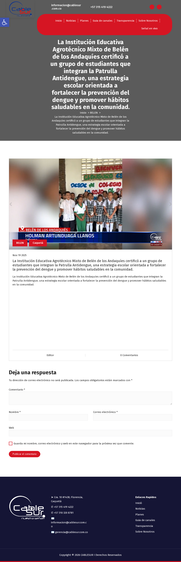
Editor (50, 355)
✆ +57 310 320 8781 (62, 512)
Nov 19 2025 (20, 255)
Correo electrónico (105, 412)
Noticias (71, 20)
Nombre (15, 412)
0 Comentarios (129, 355)
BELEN (94, 112)
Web (11, 427)
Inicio (58, 20)
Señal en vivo (149, 28)
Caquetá (38, 242)
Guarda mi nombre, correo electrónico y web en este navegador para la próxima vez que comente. (74, 443)
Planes (84, 20)
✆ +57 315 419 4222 (62, 506)
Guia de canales (102, 20)
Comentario (17, 389)
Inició (138, 503)
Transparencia (125, 20)
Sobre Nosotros (148, 20)
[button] (4, 22)
